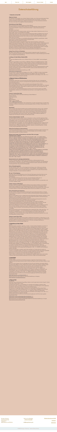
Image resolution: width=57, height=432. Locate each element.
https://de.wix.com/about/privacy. (15, 71)
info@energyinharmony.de (17, 101)
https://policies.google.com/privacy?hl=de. (17, 299)
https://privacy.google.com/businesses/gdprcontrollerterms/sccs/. (21, 297)
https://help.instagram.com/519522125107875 (17, 275)
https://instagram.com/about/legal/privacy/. (17, 277)
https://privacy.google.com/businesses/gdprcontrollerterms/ (20, 296)
